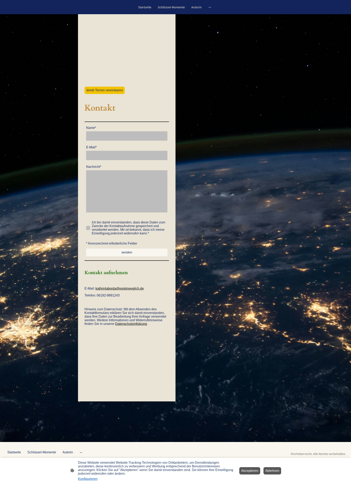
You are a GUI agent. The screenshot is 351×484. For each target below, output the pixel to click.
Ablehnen (272, 470)
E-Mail (91, 147)
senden (126, 252)
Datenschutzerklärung (131, 324)
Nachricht (93, 166)
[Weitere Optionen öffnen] (210, 7)
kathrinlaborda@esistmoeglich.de (119, 288)
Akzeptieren (249, 470)
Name (91, 127)
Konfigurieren (88, 479)
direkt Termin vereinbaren (104, 90)
